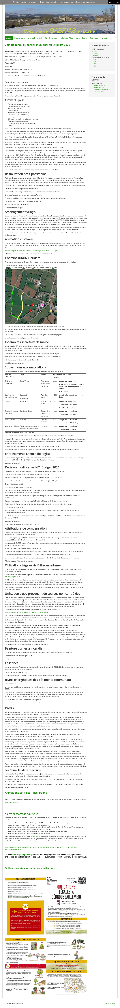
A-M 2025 (95, 53)
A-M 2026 (95, 55)
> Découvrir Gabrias (98, 92)
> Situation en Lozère (98, 87)
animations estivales (12, 802)
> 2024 (94, 62)
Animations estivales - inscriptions (26, 792)
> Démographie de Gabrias (100, 89)
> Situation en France (98, 85)
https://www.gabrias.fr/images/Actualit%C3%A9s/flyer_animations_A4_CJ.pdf (31, 250)
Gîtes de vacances (51, 38)
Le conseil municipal (35, 38)
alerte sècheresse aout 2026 (22, 814)
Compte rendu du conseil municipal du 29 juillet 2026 (37, 44)
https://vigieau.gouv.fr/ (21, 854)
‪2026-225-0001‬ (36, 836)
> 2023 (94, 59)
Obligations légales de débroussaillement (30, 868)
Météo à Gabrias (81, 38)
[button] (113, 1001)
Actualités (105, 38)
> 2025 (94, 64)
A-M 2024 (95, 51)
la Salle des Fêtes (67, 38)
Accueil (8, 38)
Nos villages (94, 38)
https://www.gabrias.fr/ (12, 577)
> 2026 (94, 66)
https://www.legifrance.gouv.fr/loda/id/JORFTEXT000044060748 (26, 612)
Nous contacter (19, 38)
